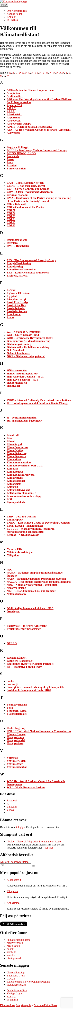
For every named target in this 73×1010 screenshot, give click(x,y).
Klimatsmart (14, 483)
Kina (9, 438)
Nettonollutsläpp (16, 594)
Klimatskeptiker (16, 480)
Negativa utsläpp (16, 587)
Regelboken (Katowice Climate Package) (30, 663)
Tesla (10, 707)
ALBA (11, 111)
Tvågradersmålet (16, 713)
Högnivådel (13, 385)
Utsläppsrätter (15, 743)
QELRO (12, 643)
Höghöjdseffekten (17, 382)
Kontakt (11, 16)
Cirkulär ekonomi (17, 194)
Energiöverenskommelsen (21, 269)
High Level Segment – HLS (22, 379)
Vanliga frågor (14, 13)
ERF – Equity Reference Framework (28, 272)
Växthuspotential (16, 767)
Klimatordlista (7, 1005)
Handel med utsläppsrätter (22, 373)
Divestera (12, 242)
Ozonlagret (13, 611)
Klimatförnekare (16, 456)
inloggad (20, 827)
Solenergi (12, 684)
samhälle (11, 952)
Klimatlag (12, 468)
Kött (9, 499)
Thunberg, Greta (16, 710)
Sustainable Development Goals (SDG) (29, 690)
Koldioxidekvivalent (18, 489)
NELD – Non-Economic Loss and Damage (31, 590)
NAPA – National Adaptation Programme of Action (36, 578)
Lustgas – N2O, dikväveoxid (23, 534)
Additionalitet (15, 96)
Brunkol (11, 165)
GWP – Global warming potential (26, 356)
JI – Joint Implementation (21, 417)
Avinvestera (13, 132)
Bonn (10, 162)
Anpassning (13, 117)
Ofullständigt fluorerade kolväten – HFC (30, 608)
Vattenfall (12, 757)
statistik (11, 955)
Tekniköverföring (17, 704)
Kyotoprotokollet (16, 502)
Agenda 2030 (14, 105)
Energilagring (15, 266)
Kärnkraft (13, 435)
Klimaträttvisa (15, 477)
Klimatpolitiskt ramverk (20, 474)
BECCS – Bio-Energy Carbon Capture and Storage (37, 150)
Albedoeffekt (14, 114)
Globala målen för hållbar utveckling (28, 347)
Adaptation (13, 93)
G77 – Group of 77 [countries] (24, 331)
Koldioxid (12, 486)
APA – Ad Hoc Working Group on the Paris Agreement (38, 129)
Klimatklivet (14, 459)
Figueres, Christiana (18, 293)
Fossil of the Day (16, 305)
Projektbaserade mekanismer (24, 628)
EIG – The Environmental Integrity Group (31, 260)
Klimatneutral (15, 471)
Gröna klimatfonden (18, 353)
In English (12, 19)
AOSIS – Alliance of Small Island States (29, 126)
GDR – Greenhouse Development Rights (30, 337)
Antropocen (14, 120)
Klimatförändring (17, 453)
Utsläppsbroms (15, 737)
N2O (9, 569)
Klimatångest (14, 444)
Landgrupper (15, 519)
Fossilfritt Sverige (17, 311)
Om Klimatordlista (17, 10)
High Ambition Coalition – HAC (25, 376)
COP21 (11, 210)
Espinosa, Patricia (17, 275)
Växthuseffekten (16, 760)
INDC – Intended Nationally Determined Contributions (39, 400)
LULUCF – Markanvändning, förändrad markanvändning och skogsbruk (30, 530)
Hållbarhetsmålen (17, 370)
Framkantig (14, 314)
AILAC (11, 108)
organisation (13, 945)
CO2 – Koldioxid (16, 204)
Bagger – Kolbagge (18, 147)
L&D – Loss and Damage (21, 516)
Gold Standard (15, 350)
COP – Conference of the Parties (25, 207)
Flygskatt (12, 296)
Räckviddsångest (16, 657)
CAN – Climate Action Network (25, 182)
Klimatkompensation (19, 462)
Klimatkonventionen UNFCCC (25, 465)
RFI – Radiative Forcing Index (24, 666)
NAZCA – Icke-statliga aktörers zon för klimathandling (39, 581)
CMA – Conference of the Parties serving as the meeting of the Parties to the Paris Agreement (39, 199)
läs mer (49, 847)
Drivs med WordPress (45, 1005)
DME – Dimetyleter (18, 245)
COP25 (11, 222)
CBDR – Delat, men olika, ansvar (26, 185)
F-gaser (11, 290)
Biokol (10, 159)
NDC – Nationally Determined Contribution (32, 584)
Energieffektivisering (19, 263)
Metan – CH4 (14, 549)
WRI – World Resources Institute (26, 787)
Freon (10, 317)
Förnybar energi (16, 299)
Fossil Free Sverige (17, 302)
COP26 (11, 225)
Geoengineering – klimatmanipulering (28, 341)
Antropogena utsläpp (19, 123)
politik (10, 948)
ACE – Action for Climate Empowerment (30, 90)
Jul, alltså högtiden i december (24, 420)
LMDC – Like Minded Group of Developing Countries (38, 522)
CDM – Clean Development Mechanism (30, 191)
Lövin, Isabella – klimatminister (25, 525)
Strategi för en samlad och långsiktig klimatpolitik (35, 687)
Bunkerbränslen (16, 168)
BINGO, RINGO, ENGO (21, 153)
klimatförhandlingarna (18, 939)
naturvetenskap (15, 942)
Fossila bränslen (16, 308)
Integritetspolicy (24, 1005)
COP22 (11, 213)
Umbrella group (16, 728)
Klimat (11, 441)
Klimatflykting (15, 450)
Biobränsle (13, 156)
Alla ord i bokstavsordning (14, 861)
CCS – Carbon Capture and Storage (28, 188)
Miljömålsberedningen (20, 552)
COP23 (11, 216)
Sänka (10, 681)
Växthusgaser (15, 763)
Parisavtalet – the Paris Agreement (27, 625)
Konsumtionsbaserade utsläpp (24, 496)
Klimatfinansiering (17, 447)
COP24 (11, 219)
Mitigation (13, 555)
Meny (4, 5)
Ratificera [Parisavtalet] (20, 660)
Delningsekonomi (17, 239)
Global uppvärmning (19, 344)
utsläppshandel (15, 958)
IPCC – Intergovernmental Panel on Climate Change (37, 403)
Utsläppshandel (16, 740)
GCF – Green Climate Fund (23, 334)
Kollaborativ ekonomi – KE (22, 493)
